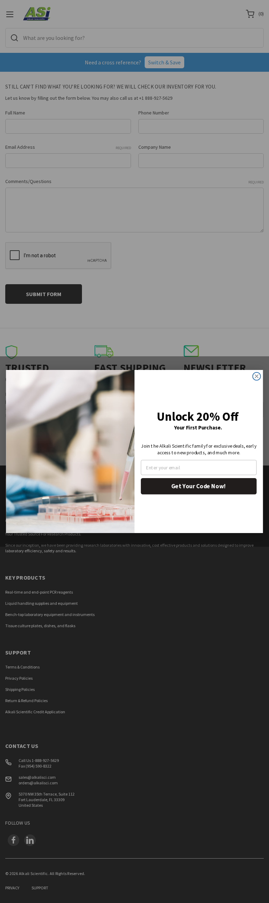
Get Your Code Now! (198, 486)
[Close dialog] (256, 376)
